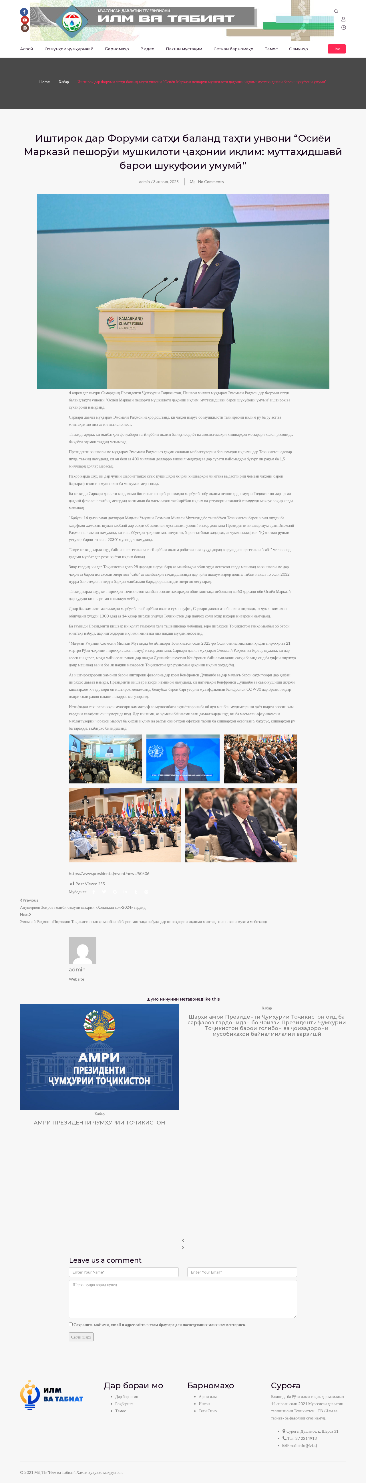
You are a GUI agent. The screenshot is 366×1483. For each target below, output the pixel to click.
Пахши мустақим (184, 49)
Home (44, 81)
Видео (147, 49)
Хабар (64, 81)
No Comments (211, 181)
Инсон (204, 1403)
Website (76, 979)
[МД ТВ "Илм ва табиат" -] (182, 19)
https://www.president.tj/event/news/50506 (109, 873)
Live (337, 49)
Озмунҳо (298, 49)
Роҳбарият (124, 1403)
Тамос (271, 49)
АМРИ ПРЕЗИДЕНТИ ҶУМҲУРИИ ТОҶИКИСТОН (99, 1123)
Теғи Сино (208, 1410)
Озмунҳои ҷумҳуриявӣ (69, 49)
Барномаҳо (117, 49)
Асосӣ (26, 49)
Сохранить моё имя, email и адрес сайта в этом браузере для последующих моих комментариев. (159, 1324)
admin (144, 181)
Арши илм (208, 1396)
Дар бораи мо (126, 1396)
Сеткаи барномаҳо (233, 49)
